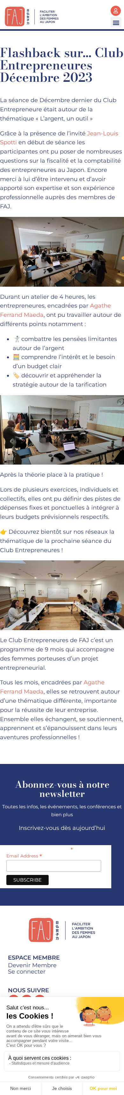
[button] (116, 22)
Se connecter (26, 971)
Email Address (24, 856)
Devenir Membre (32, 965)
